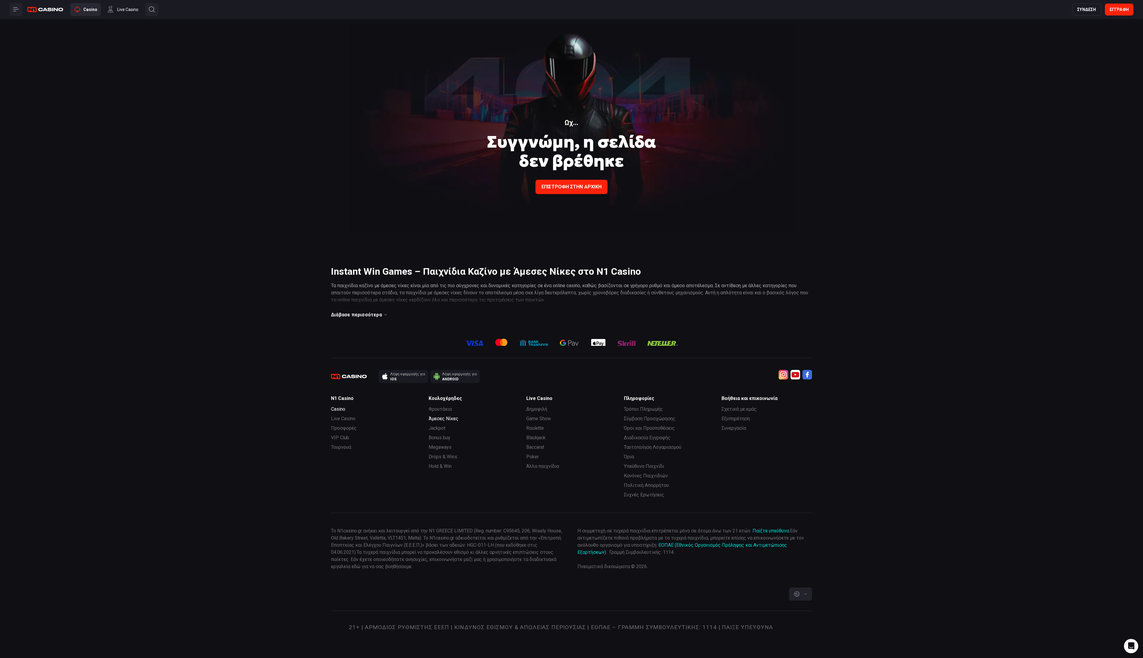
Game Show (538, 418)
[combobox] (800, 594)
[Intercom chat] (1131, 646)
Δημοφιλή (536, 409)
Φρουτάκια (440, 409)
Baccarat (535, 447)
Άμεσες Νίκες (443, 418)
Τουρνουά (341, 447)
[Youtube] (795, 374)
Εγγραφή (1119, 9)
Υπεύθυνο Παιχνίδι (644, 466)
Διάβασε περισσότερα (356, 315)
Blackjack (536, 437)
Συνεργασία (734, 428)
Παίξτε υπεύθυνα (770, 531)
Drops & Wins (443, 456)
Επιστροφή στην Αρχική (571, 187)
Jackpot (437, 428)
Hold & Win (440, 466)
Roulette (535, 428)
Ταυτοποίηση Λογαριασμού (652, 447)
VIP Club (340, 437)
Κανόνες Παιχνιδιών (646, 476)
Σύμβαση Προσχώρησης (649, 418)
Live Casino (343, 418)
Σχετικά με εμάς (739, 409)
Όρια (629, 456)
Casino (338, 409)
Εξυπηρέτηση (736, 418)
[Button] (16, 9)
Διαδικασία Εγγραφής (647, 437)
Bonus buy (439, 437)
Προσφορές (344, 428)
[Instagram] (783, 374)
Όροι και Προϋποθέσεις (649, 428)
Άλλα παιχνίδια (542, 466)
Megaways (440, 447)
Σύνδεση (1086, 9)
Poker (532, 456)
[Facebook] (807, 374)
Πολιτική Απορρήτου (646, 485)
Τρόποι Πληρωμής (643, 409)
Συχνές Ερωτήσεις (644, 495)
